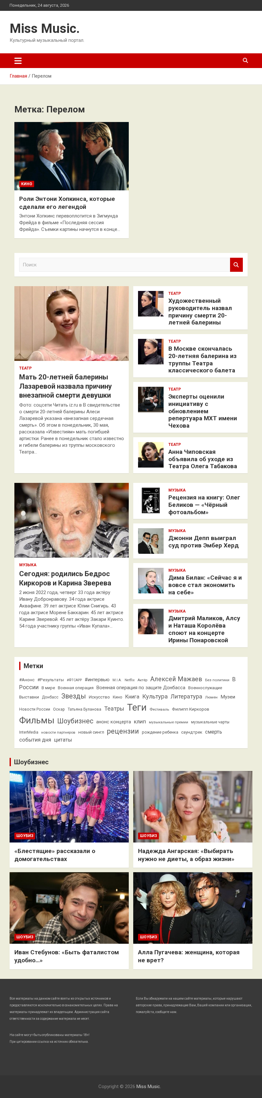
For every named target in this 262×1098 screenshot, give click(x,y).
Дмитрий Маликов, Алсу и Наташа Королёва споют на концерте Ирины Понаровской (204, 629)
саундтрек (191, 732)
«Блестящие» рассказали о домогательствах (54, 855)
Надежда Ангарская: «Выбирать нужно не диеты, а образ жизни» (186, 855)
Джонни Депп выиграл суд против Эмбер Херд (203, 541)
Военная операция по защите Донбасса (140, 687)
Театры (114, 708)
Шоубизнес (75, 721)
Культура (155, 696)
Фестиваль (159, 709)
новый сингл (91, 732)
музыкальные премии (168, 722)
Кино (26, 184)
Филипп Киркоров (190, 709)
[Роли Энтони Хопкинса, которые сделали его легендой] (71, 156)
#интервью (97, 679)
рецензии (123, 731)
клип (140, 721)
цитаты (63, 740)
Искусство (99, 696)
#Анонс (27, 679)
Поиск (236, 265)
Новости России (34, 709)
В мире (48, 687)
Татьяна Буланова (84, 709)
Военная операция (76, 687)
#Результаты (50, 679)
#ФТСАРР (74, 680)
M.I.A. (117, 680)
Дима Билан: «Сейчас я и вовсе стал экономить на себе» (205, 585)
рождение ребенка (160, 732)
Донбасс (50, 697)
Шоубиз (24, 836)
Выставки (29, 696)
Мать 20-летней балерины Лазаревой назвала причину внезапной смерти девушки (65, 386)
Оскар (59, 709)
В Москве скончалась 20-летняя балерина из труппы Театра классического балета (202, 359)
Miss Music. (45, 28)
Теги (137, 707)
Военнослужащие (205, 687)
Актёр (142, 680)
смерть (213, 732)
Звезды (73, 696)
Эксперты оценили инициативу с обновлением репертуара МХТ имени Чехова (202, 411)
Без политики (217, 680)
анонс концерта (113, 722)
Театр (25, 368)
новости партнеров (58, 732)
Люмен (211, 697)
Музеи (227, 697)
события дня (35, 740)
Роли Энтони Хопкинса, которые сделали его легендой (67, 202)
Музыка (27, 565)
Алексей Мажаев (176, 679)
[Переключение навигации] (18, 60)
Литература (186, 696)
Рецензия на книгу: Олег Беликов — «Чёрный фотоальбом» (204, 505)
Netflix (130, 680)
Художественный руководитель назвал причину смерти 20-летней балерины (200, 311)
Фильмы (36, 720)
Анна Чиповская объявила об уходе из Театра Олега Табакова (202, 459)
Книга (132, 697)
